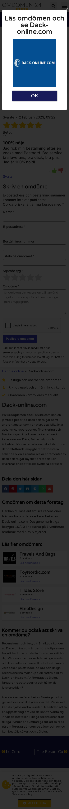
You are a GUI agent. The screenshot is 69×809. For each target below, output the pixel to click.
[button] (67, 9)
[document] (34, 404)
